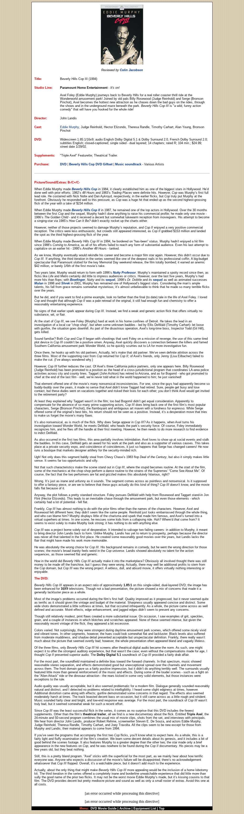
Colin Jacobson (131, 70)
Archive (125, 808)
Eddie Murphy (69, 127)
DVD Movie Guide (104, 808)
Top (161, 808)
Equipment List (144, 808)
